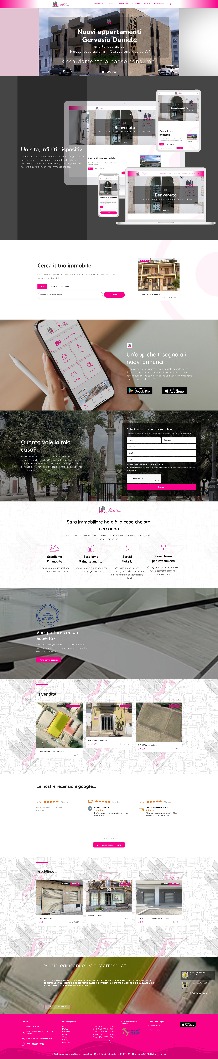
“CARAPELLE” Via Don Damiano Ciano (153, 918)
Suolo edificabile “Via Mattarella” (52, 751)
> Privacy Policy (154, 1030)
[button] (48, 659)
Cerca (114, 294)
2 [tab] (157, 305)
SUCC (179, 700)
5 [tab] (114, 763)
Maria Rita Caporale (51, 807)
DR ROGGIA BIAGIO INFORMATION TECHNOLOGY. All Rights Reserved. (131, 1054)
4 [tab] (164, 305)
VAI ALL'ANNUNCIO (58, 1007)
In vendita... (47, 694)
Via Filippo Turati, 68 (148, 292)
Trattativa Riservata (73, 706)
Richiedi (161, 487)
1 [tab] (154, 305)
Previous (41, 814)
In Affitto (65, 884)
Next (177, 814)
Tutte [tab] (42, 286)
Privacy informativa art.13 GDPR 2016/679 (145, 464)
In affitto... (46, 872)
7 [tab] (116, 838)
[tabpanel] (158, 279)
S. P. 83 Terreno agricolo (147, 745)
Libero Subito (124, 706)
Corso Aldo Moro (45, 918)
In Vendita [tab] (65, 286)
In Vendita (173, 262)
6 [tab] (117, 763)
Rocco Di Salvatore (154, 807)
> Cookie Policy (154, 1026)
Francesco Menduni (102, 807)
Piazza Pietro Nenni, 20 (97, 740)
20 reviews (65, 802)
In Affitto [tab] (53, 286)
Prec (173, 700)
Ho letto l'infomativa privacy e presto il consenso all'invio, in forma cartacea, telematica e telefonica (161, 469)
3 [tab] (160, 305)
